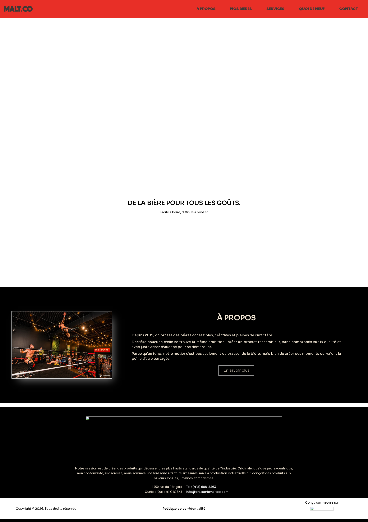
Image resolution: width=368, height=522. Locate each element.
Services (275, 9)
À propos (206, 9)
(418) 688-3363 (204, 487)
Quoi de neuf (312, 9)
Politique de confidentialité (184, 508)
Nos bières (241, 9)
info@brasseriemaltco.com (207, 492)
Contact (348, 9)
